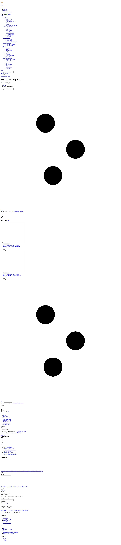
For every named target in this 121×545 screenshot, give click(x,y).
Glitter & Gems (6, 424)
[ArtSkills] (8, 14)
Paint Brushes (6, 418)
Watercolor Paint (10, 450)
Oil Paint (8, 447)
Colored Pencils (10, 452)
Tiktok (23, 510)
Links (2, 5)
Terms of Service (7, 519)
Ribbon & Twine (7, 420)
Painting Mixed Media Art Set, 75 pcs (12, 275)
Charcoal (8, 451)
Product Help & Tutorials (8, 533)
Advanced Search (4, 73)
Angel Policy (6, 521)
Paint (4, 415)
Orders (4, 540)
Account (2, 70)
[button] (7, 245)
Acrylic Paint (9, 448)
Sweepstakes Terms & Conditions (10, 532)
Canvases (5, 416)
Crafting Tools (6, 423)
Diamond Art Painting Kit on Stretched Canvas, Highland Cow (14, 486)
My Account (6, 538)
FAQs (4, 531)
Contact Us (5, 10)
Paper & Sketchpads (11, 454)
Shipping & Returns (7, 529)
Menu (2, 15)
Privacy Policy (6, 520)
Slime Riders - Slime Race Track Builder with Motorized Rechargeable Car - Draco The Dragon (22, 471)
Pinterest (19, 510)
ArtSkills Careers (7, 523)
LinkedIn (27, 510)
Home (4, 85)
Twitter (6, 510)
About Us (5, 518)
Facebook (3, 510)
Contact (5, 528)
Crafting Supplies (7, 421)
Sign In (5, 9)
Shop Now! (26, 2)
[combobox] (7, 72)
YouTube (11, 510)
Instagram (15, 510)
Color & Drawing (7, 419)
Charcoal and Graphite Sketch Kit (11, 246)
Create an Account (7, 11)
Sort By (2, 211)
